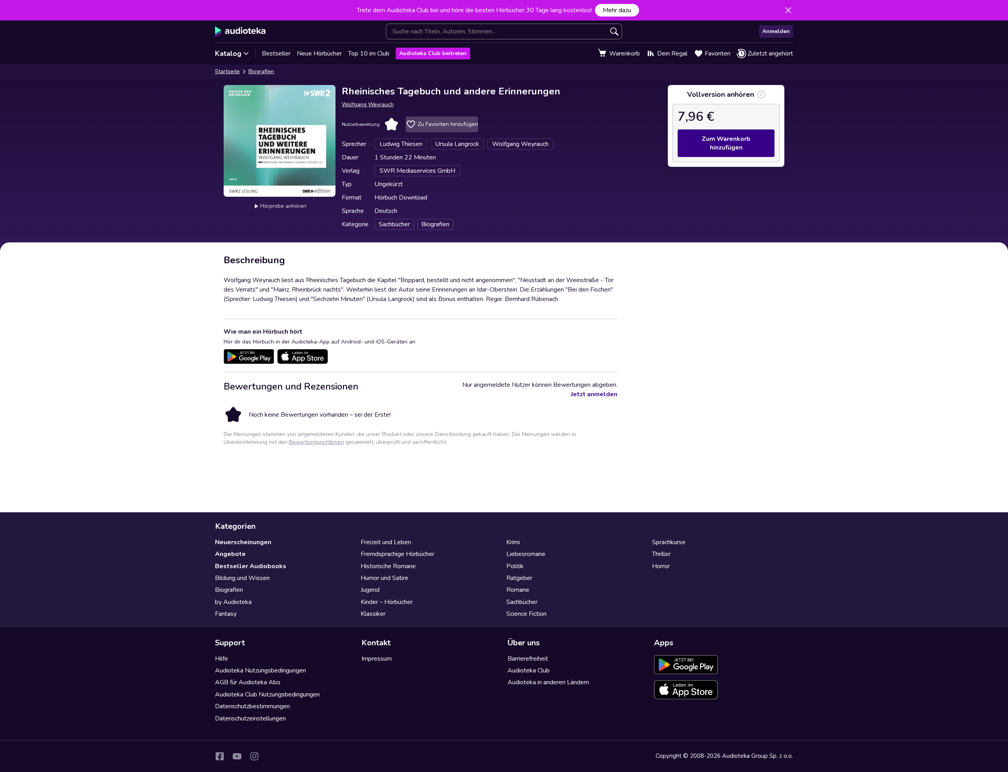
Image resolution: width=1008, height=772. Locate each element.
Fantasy (226, 613)
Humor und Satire (384, 578)
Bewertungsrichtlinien (316, 442)
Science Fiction (526, 613)
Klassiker (373, 613)
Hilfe (221, 658)
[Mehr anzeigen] (761, 94)
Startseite (227, 71)
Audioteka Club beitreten (433, 53)
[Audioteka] (240, 31)
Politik (515, 566)
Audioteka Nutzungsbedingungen (260, 670)
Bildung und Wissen (242, 578)
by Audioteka (233, 602)
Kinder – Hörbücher (387, 602)
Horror (661, 566)
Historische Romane (388, 566)
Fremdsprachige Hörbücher (397, 554)
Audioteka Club (529, 670)
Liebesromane (525, 554)
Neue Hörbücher (319, 53)
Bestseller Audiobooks (250, 566)
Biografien (261, 71)
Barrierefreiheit (528, 658)
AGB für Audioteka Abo (247, 682)
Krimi (513, 542)
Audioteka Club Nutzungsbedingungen (267, 694)
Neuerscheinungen (243, 542)
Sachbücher (521, 602)
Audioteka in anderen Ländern (548, 682)
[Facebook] (219, 756)
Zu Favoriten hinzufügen (448, 124)
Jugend (370, 589)
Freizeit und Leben (386, 542)
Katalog (228, 53)
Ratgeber (519, 578)
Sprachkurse (669, 542)
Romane (517, 589)
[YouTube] (237, 756)
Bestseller (276, 53)
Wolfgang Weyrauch (368, 104)
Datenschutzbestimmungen (252, 706)
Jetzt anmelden (594, 394)
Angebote (230, 554)
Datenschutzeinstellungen (250, 718)
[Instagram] (254, 756)
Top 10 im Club (368, 53)
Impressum (376, 658)
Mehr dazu (617, 10)
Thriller (661, 554)
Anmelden (776, 31)
